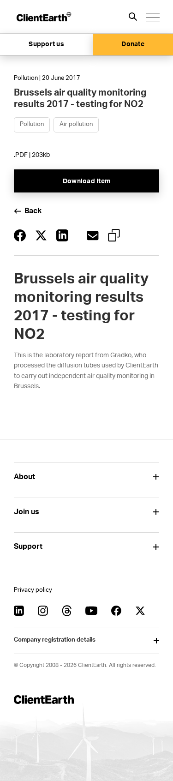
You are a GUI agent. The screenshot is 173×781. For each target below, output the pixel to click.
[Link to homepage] (43, 17)
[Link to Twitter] (140, 611)
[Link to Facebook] (116, 611)
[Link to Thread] (67, 611)
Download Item (86, 181)
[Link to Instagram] (43, 611)
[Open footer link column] (155, 477)
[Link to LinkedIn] (19, 611)
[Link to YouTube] (91, 611)
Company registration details (54, 640)
